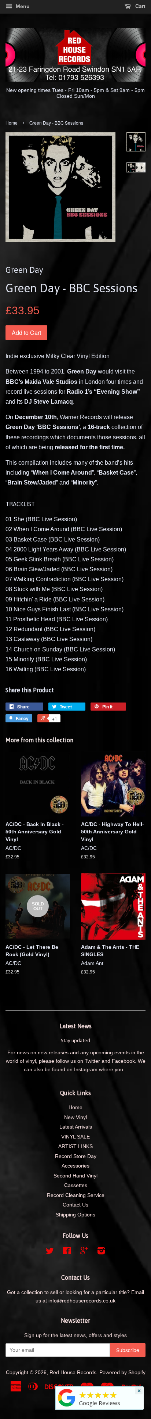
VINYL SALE (75, 1137)
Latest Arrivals (75, 1127)
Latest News (76, 1026)
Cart (140, 6)
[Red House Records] (66, 1406)
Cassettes (75, 1185)
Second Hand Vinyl (75, 1176)
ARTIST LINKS (75, 1146)
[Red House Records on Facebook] (67, 1252)
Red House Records (72, 1372)
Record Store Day (75, 1156)
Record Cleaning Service (75, 1195)
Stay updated (75, 1040)
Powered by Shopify (122, 1372)
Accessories (75, 1166)
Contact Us (75, 1205)
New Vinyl (75, 1117)
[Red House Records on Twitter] (50, 1252)
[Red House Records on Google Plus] (84, 1252)
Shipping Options (75, 1215)
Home (11, 122)
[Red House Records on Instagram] (101, 1252)
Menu (22, 6)
